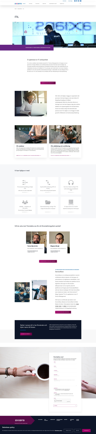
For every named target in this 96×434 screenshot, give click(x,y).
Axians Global (77, 420)
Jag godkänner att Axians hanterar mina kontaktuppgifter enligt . (62, 389)
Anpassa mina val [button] (68, 430)
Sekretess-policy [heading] (8, 427)
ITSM (77, 304)
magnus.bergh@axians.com (55, 250)
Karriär (65, 419)
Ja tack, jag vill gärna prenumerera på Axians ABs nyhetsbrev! (64, 394)
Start (16, 8)
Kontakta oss (62, 3)
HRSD (64, 306)
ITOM (56, 306)
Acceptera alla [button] (86, 430)
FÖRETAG (55, 366)
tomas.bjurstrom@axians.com (32, 250)
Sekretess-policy (58, 430)
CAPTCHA (55, 398)
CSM (60, 306)
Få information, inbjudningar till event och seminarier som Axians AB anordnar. (64, 395)
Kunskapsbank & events (53, 3)
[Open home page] (18, 3)
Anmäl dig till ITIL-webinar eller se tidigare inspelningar (28, 155)
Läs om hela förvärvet (25, 333)
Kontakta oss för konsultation (48, 82)
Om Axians (30, 3)
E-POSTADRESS (55, 370)
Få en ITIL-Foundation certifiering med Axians (60, 155)
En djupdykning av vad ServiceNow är (47, 261)
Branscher (44, 3)
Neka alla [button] (77, 430)
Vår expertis (37, 3)
